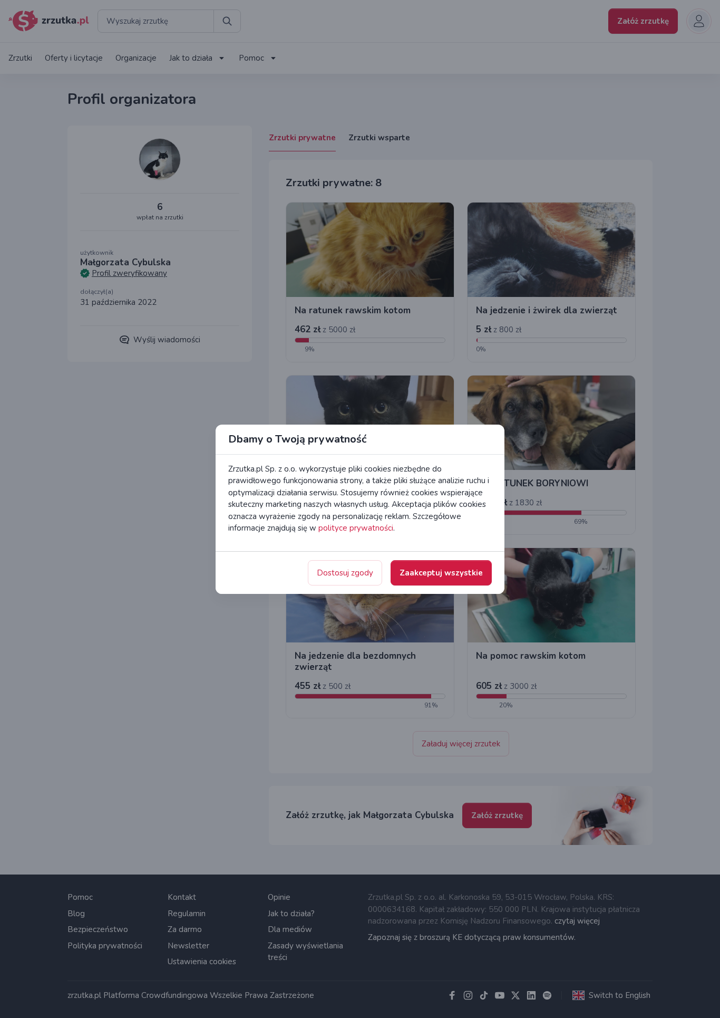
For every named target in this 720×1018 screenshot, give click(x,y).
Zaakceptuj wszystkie (441, 573)
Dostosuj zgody (345, 573)
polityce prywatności (355, 528)
